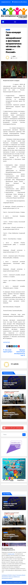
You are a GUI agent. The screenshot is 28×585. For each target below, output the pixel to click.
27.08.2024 (7, 507)
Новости (8, 29)
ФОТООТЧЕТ (6, 342)
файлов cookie (11, 553)
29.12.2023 (7, 538)
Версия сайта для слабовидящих (14, 427)
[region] (14, 565)
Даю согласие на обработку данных (14, 582)
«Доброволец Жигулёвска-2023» (11, 413)
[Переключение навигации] (15, 22)
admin (14, 56)
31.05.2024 (7, 523)
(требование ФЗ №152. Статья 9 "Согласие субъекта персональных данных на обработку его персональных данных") (13, 576)
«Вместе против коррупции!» (10, 383)
